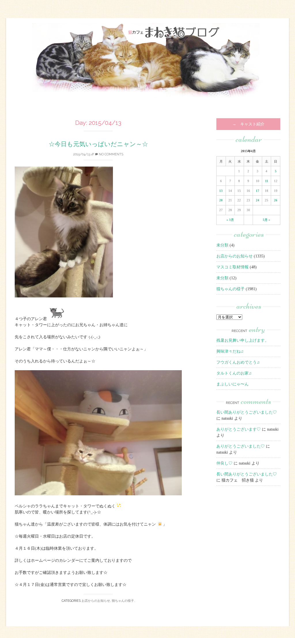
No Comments (110, 154)
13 (221, 190)
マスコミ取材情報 (232, 267)
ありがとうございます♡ (238, 429)
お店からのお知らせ (96, 601)
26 (275, 200)
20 (221, 200)
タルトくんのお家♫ (234, 373)
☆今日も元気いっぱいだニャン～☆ (98, 144)
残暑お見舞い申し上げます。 (242, 340)
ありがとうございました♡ (240, 446)
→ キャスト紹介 (248, 124)
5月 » (266, 219)
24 (257, 200)
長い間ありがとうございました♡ (246, 412)
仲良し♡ (224, 463)
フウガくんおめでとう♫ (238, 362)
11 (266, 181)
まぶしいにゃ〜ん (232, 384)
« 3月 (230, 219)
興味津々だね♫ (230, 351)
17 (257, 190)
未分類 (222, 245)
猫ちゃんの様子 (123, 601)
